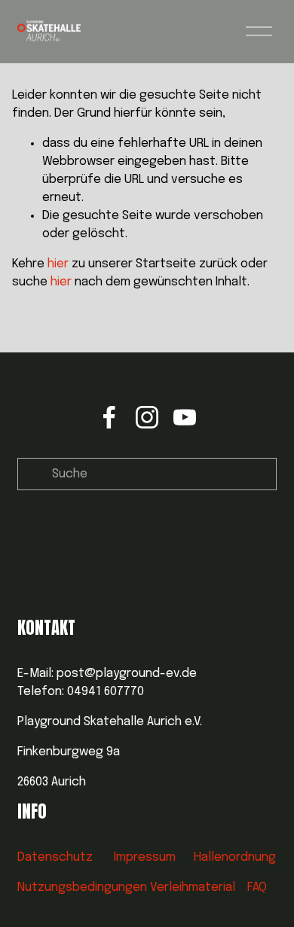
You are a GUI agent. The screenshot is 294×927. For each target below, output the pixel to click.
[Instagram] (147, 417)
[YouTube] (185, 417)
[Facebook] (109, 417)
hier (58, 264)
